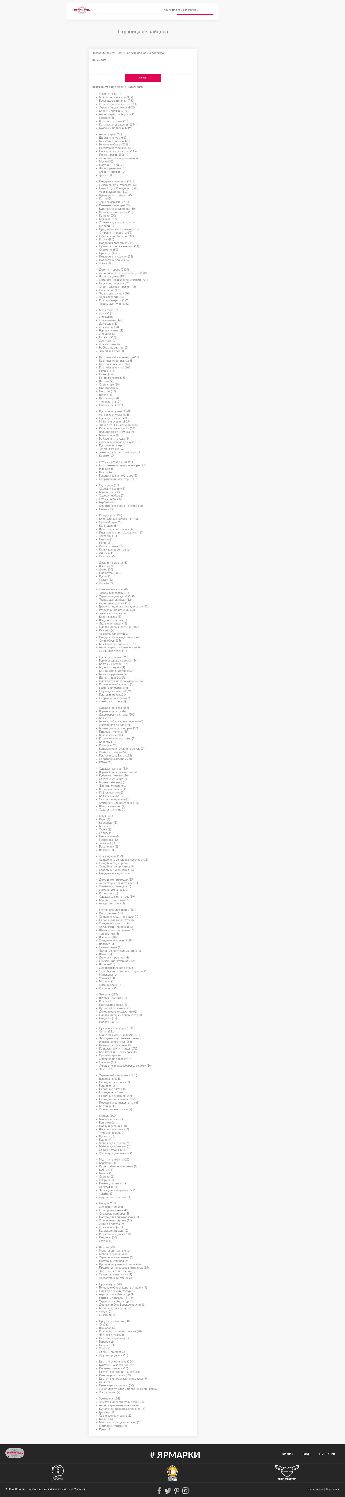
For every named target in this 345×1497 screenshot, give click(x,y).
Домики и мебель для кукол (120, 442)
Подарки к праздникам (117, 243)
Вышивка (108, 937)
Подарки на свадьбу (114, 873)
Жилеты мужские (112, 785)
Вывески (106, 566)
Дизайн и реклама (113, 562)
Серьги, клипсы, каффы (118, 104)
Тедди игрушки (111, 448)
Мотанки (107, 1106)
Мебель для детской (114, 1146)
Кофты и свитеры (113, 664)
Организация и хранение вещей (123, 279)
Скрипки (106, 1176)
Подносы (108, 1237)
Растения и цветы (113, 1368)
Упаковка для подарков (117, 222)
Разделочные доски (115, 1234)
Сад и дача (109, 485)
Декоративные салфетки (118, 1011)
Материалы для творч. (117, 909)
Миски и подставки (113, 900)
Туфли (105, 829)
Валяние (106, 944)
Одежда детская (113, 657)
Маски (106, 161)
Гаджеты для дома (114, 283)
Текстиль (108, 994)
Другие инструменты (115, 1197)
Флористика (109, 933)
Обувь (106, 815)
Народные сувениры (115, 1095)
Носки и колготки (113, 687)
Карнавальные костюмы (117, 738)
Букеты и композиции (117, 1365)
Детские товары (113, 589)
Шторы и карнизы (113, 998)
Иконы (107, 371)
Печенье (106, 1345)
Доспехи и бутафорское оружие (122, 1304)
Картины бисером (114, 364)
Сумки (106, 1031)
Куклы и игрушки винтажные (120, 1264)
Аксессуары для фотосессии (120, 647)
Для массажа (109, 344)
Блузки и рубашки (112, 674)
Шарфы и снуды (112, 137)
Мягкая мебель (111, 1119)
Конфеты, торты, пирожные (120, 1331)
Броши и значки (113, 111)
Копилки (107, 215)
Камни (105, 198)
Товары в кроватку (114, 592)
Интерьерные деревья (116, 1385)
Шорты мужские (112, 806)
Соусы (105, 1348)
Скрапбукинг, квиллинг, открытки (123, 971)
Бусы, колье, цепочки (116, 100)
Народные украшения (117, 1099)
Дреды (105, 1311)
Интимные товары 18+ (116, 1297)
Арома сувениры (113, 191)
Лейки (105, 1382)
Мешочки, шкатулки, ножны (119, 1422)
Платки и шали (111, 165)
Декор (106, 569)
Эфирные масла (111, 351)
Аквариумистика (112, 903)
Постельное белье (113, 1004)
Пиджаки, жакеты (113, 731)
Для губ (106, 313)
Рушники (107, 1085)
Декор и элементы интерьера (123, 273)
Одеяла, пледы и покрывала (120, 1015)
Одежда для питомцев (117, 896)
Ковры (105, 1001)
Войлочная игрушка (114, 438)
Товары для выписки (115, 599)
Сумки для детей (113, 650)
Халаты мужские (112, 809)
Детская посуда (111, 1223)
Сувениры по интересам (118, 185)
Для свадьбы (111, 856)
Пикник (106, 509)
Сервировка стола (113, 1210)
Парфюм (107, 337)
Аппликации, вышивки (116, 926)
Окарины (107, 1180)
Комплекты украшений (117, 124)
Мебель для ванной (114, 1143)
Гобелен (106, 394)
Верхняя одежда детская (118, 660)
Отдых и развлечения (116, 462)
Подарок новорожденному (119, 637)
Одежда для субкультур (117, 1291)
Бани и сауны (109, 492)
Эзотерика (109, 1398)
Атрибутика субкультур (116, 1294)
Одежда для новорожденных (121, 681)
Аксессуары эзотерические (119, 1405)
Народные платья (112, 1089)
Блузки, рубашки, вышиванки (121, 721)
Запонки (106, 117)
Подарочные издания (116, 256)
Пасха (106, 239)
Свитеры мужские (113, 778)
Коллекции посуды (113, 1230)
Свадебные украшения (116, 870)
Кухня (105, 1139)
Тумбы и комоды (112, 1132)
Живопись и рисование (116, 930)
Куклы (105, 576)
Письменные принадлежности (121, 532)
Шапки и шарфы (112, 677)
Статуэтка (108, 249)
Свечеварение (110, 947)
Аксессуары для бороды (117, 114)
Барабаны (107, 1163)
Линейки (106, 553)
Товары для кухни (114, 303)
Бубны (106, 1169)
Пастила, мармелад (114, 1338)
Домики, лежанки (113, 889)
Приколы (108, 253)
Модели (107, 225)
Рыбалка (106, 468)
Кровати (106, 1136)
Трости (105, 175)
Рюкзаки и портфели (115, 1041)
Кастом (106, 455)
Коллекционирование (116, 212)
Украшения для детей (117, 596)
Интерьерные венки (115, 1375)
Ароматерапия (111, 297)
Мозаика (106, 981)
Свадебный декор (113, 863)
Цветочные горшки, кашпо (119, 1371)
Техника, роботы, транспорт (119, 452)
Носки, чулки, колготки (118, 151)
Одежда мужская (113, 768)
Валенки (106, 850)
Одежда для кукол (114, 418)
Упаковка (107, 978)
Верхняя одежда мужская (118, 772)
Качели (105, 472)
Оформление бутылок (116, 236)
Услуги (106, 579)
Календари (108, 525)
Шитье (105, 954)
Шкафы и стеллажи (114, 1129)
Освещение (110, 290)
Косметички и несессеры (118, 1052)
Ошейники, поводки (115, 886)
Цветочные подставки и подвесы (123, 1378)
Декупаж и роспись (114, 957)
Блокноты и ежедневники (119, 518)
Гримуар (106, 1412)
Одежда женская (114, 707)
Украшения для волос (117, 107)
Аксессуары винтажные (116, 1277)
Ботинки (106, 826)
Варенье (106, 1341)
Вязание (107, 964)
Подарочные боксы (114, 260)
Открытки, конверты (115, 232)
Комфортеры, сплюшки (117, 644)
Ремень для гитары (113, 1183)
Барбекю (106, 502)
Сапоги (105, 833)
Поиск (143, 77)
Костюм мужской (112, 789)
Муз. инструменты (114, 1159)
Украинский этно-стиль (118, 1075)
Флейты (106, 1193)
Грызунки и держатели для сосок (123, 606)
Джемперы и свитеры (117, 714)
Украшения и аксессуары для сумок (125, 1065)
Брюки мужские (111, 782)
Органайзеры (110, 522)
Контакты (333, 1489)
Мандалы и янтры (113, 1425)
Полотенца (109, 1021)
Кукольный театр (113, 445)
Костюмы (108, 745)
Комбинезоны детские (116, 670)
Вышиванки (109, 1078)
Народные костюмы (114, 1082)
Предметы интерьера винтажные (124, 1267)
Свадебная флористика (116, 866)
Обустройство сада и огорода (121, 505)
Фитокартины (110, 401)
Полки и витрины (113, 1126)
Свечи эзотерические (115, 1415)
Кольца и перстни (113, 121)
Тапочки (107, 843)
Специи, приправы (113, 1351)
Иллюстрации (110, 573)
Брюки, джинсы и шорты (118, 728)
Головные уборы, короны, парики (123, 1287)
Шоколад (108, 1328)
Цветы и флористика (116, 1361)
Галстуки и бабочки (114, 141)
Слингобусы (110, 640)
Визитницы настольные (116, 529)
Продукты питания (114, 1321)
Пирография (109, 388)
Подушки (108, 1018)
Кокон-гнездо (110, 616)
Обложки (107, 556)
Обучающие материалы (117, 961)
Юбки (105, 762)
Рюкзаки (106, 630)
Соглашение (315, 1489)
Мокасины (108, 839)
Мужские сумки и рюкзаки (119, 1035)
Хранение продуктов (115, 1220)
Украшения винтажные (116, 1257)
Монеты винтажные (114, 1250)
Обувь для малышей (115, 691)
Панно (106, 374)
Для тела (107, 340)
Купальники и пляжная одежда (121, 748)
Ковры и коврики (113, 300)
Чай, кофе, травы (112, 1334)
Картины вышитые (115, 367)
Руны (104, 1429)
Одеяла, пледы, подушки (119, 627)
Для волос (108, 323)
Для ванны (109, 327)
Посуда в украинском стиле (119, 1102)
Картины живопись (116, 360)
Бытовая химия (111, 330)
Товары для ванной (114, 293)
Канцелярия (110, 515)
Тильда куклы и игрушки (118, 425)
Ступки (105, 1241)
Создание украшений (115, 940)
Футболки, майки (113, 752)
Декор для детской (114, 603)
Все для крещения (113, 620)
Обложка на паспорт (115, 1058)
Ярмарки (20, 1489)
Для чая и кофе (111, 1227)
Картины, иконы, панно (119, 357)
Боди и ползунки (112, 667)
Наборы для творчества (116, 920)
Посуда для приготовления (119, 1217)
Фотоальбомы (111, 546)
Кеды (104, 819)
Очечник (107, 1062)
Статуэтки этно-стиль (115, 1109)
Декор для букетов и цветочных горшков (128, 1388)
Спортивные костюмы (115, 759)
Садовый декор (112, 488)
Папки (105, 542)
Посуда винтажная (113, 1260)
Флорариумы (109, 1392)
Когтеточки (108, 893)
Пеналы (106, 539)
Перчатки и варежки (115, 148)
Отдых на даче (110, 499)
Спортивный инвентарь (116, 479)
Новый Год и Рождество (118, 188)
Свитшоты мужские (114, 799)
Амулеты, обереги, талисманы (121, 1402)
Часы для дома (112, 276)
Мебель (107, 1115)
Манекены (108, 974)
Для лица (108, 334)
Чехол (105, 1069)
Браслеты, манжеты (116, 97)
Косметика (109, 310)
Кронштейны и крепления (118, 1166)
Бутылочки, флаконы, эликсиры (122, 1408)
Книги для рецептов (114, 549)
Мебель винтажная (113, 1254)
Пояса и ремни (111, 154)
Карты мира (109, 398)
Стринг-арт (109, 384)
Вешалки (106, 1122)
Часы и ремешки (112, 168)
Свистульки (108, 1186)
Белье (105, 718)
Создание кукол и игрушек (118, 916)
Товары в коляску (112, 613)
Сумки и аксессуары (116, 1028)
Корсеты (107, 742)
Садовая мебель (111, 495)
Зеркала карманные (114, 202)
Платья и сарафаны (115, 755)
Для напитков (111, 1206)
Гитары (105, 1173)
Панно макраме (112, 377)
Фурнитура (108, 988)
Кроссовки (108, 822)
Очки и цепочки (112, 171)
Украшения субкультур (116, 1301)
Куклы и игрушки (114, 411)
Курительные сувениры (117, 208)
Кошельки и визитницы (118, 1048)
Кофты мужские (111, 792)
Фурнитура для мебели (116, 1153)
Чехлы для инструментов (117, 1190)
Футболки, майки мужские (119, 802)
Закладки (108, 536)
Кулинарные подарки (115, 195)
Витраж (106, 381)
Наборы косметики (113, 347)
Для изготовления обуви (117, 967)
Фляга (105, 263)
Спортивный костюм (114, 698)
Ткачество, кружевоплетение (120, 950)
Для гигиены (111, 320)
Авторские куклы (114, 414)
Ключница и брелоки (115, 1045)
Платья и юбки (112, 694)
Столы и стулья (112, 1149)
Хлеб (104, 1324)
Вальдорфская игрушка (116, 431)
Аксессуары (110, 134)
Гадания (106, 1419)
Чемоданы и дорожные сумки (121, 1038)
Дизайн (106, 583)
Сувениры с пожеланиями (119, 246)
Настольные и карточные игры (122, 465)
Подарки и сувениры (117, 181)
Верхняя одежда (112, 711)
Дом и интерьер (114, 269)
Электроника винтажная (117, 1271)
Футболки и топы (112, 701)
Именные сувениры (114, 205)
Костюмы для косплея (115, 1308)
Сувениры (107, 1314)
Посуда (107, 1203)
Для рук (106, 316)
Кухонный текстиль (114, 1008)
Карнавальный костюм (116, 684)
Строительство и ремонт (117, 286)
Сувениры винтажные (115, 1274)
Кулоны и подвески (115, 128)
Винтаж (107, 1247)
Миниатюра (109, 435)
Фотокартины (111, 405)
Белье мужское (111, 796)
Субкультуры (110, 1284)
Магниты (108, 219)
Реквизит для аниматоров (118, 475)
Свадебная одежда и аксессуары (123, 859)
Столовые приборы (114, 1213)
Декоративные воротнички (119, 158)
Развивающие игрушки (117, 428)
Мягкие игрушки (114, 421)
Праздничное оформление (119, 229)
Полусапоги (109, 836)
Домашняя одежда (114, 724)
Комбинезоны (111, 735)
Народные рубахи (112, 1092)
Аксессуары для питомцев (118, 883)
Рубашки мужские (113, 775)
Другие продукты (113, 1355)
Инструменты (111, 913)
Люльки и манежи (113, 623)
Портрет (107, 391)
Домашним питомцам (116, 879)
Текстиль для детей (113, 633)
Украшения (110, 93)
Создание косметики (114, 923)
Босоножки (108, 846)
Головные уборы (113, 144)
